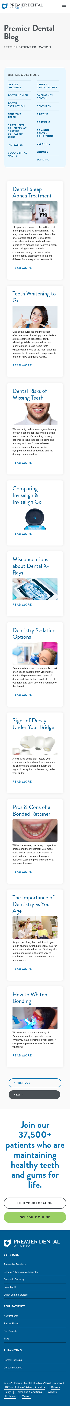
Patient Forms (11, 1323)
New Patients (11, 1316)
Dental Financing (13, 1360)
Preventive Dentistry (15, 1264)
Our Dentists (10, 1331)
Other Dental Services (16, 1294)
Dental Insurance (13, 1367)
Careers (26, 1396)
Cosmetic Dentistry (14, 1279)
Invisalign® (10, 1287)
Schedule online (35, 1217)
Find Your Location (35, 1203)
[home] (21, 6)
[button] (64, 6)
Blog (6, 1338)
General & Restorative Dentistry (21, 1272)
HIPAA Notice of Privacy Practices (24, 1387)
